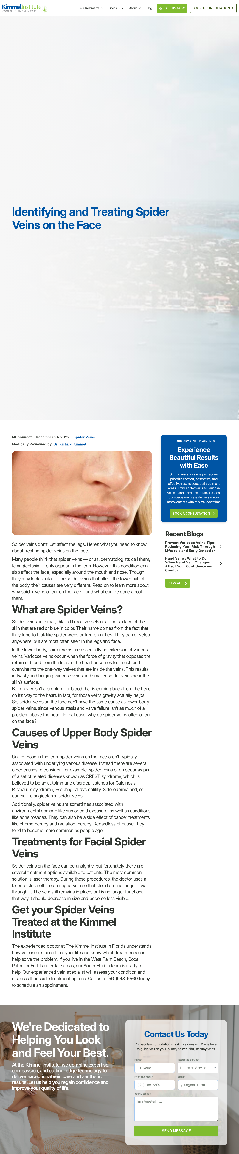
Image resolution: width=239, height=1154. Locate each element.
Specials (114, 8)
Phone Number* (143, 1076)
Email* (181, 1076)
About (133, 8)
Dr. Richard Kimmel (70, 444)
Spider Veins (84, 437)
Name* (138, 1059)
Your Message (142, 1093)
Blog (149, 8)
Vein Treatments (88, 8)
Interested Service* (188, 1059)
